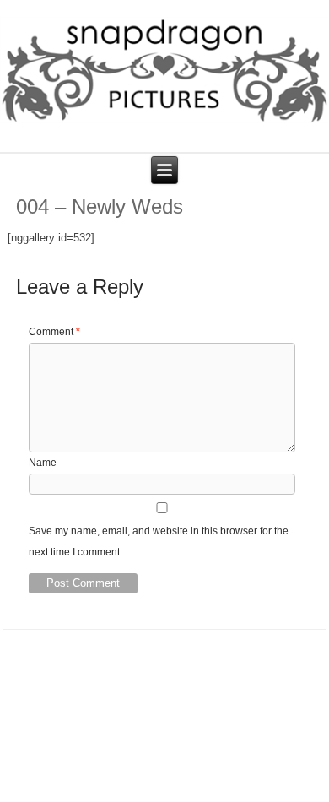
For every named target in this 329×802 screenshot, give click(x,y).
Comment (54, 332)
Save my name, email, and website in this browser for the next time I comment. (159, 541)
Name (43, 463)
